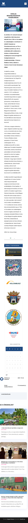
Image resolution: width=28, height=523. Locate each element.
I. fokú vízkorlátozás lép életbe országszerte (12, 428)
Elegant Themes (10, 519)
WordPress (22, 519)
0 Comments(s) (22, 385)
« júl (6, 374)
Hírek (5, 385)
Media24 (6, 379)
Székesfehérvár (8, 386)
